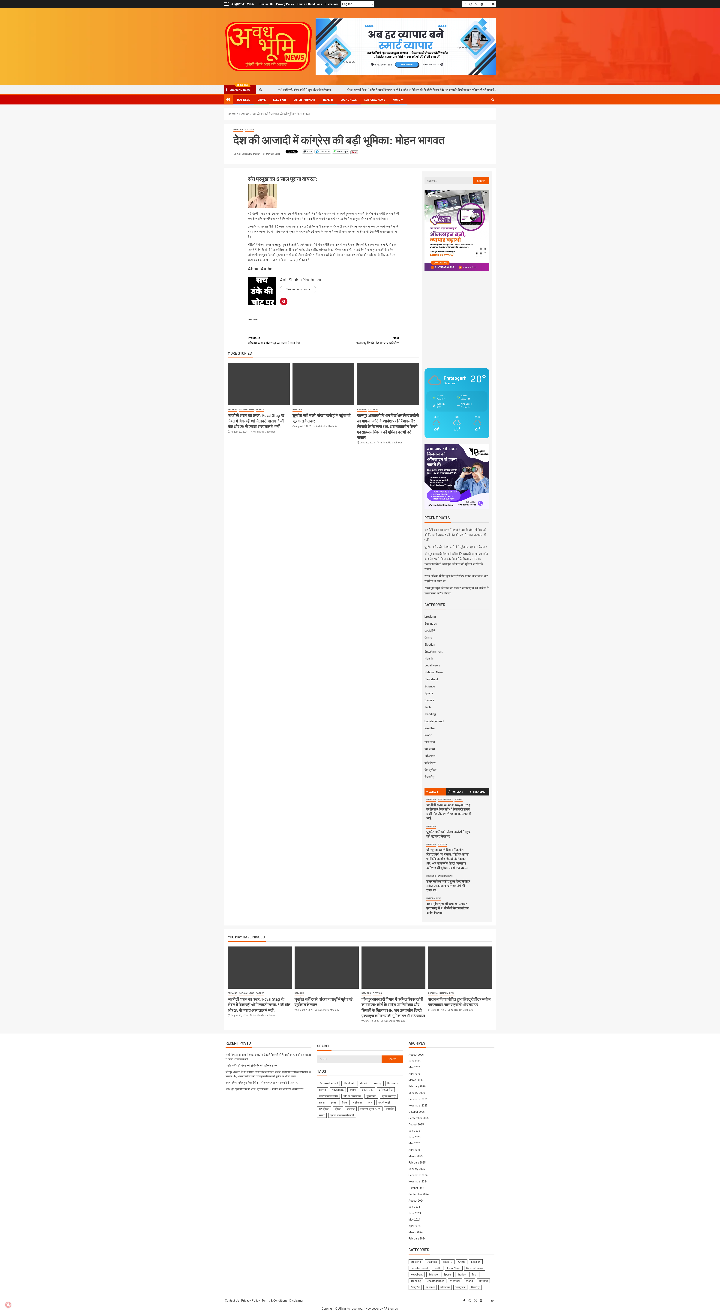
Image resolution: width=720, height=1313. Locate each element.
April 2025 (415, 1149)
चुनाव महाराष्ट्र (389, 1096)
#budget (349, 1083)
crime (322, 1089)
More (396, 99)
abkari (363, 1083)
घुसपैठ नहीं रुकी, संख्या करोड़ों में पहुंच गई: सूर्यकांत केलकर (455, 547)
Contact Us (266, 4)
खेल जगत (429, 742)
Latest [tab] (433, 791)
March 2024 (416, 1232)
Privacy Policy (285, 4)
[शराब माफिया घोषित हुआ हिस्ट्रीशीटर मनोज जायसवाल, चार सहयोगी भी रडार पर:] (460, 967)
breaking (238, 129)
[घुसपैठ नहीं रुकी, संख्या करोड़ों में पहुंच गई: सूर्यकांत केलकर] (323, 384)
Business (243, 99)
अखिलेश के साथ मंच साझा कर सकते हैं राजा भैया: (274, 340)
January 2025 (417, 1168)
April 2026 (415, 1073)
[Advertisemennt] (406, 46)
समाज (322, 1115)
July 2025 (414, 1130)
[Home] (228, 99)
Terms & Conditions (309, 4)
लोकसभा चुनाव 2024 (370, 1108)
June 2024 (415, 1213)
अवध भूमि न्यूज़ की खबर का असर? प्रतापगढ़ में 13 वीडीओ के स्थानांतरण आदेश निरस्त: (447, 908)
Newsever (372, 1308)
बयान (370, 1102)
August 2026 (416, 1054)
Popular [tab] (457, 791)
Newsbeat (431, 679)
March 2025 (416, 1156)
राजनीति (351, 1108)
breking (377, 1083)
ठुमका (333, 1102)
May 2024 (414, 1219)
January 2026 (417, 1092)
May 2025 (414, 1143)
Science (260, 410)
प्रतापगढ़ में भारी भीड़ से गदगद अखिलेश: (377, 340)
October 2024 (417, 1187)
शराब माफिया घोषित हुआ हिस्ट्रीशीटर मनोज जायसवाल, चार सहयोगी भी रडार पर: (482, 89)
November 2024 (418, 1181)
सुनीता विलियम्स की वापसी (342, 1115)
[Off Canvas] (226, 4)
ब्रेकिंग (338, 1108)
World (428, 735)
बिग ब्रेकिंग (430, 770)
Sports (428, 693)
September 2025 (419, 1118)
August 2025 (416, 1124)
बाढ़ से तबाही (384, 1102)
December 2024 (418, 1175)
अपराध (353, 1089)
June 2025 (415, 1137)
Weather (429, 728)
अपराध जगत (367, 1089)
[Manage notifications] (8, 1305)
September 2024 (419, 1194)
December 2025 (418, 1099)
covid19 (429, 630)
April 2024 (415, 1225)
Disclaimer (331, 4)
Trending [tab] (479, 791)
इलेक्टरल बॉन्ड (386, 1089)
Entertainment (304, 99)
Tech (427, 707)
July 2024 (414, 1206)
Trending (430, 714)
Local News (348, 99)
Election (279, 99)
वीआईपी (390, 1108)
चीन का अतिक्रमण (352, 1096)
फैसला (344, 1102)
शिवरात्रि (429, 777)
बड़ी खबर (357, 1102)
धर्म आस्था (429, 756)
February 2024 (417, 1238)
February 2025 (417, 1162)
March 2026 (416, 1080)
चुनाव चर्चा (371, 1096)
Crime (261, 99)
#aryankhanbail (328, 1083)
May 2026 (414, 1067)
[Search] (492, 99)
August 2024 (416, 1200)
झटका (322, 1102)
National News (374, 99)
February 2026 (417, 1086)
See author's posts (298, 289)
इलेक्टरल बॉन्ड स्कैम (328, 1096)
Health (328, 99)
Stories (429, 700)
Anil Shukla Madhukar (248, 154)
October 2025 (417, 1111)
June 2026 (415, 1061)
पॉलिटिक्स (430, 763)
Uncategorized (434, 721)
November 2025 (418, 1105)
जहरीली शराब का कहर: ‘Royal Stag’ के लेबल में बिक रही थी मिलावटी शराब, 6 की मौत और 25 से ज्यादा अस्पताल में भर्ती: (256, 421)
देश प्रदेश (429, 749)
